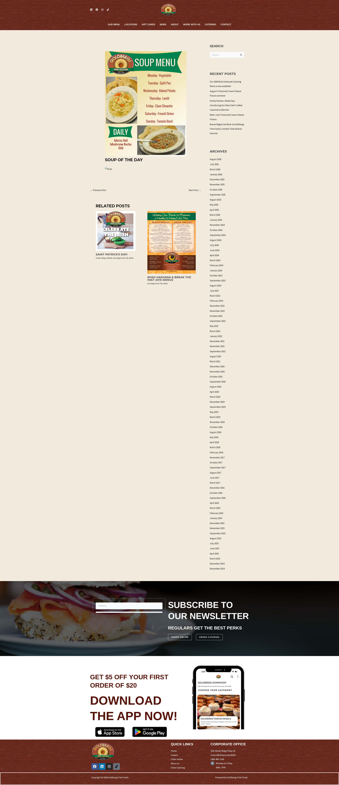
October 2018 (216, 427)
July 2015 (214, 543)
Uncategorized (119, 258)
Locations (130, 24)
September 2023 (218, 280)
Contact (226, 24)
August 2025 (215, 199)
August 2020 (215, 386)
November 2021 (217, 346)
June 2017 (214, 477)
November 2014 (217, 568)
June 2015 (214, 548)
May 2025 (214, 204)
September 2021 (218, 351)
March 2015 (215, 558)
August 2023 (215, 285)
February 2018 (216, 452)
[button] (180, 637)
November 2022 (217, 311)
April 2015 (214, 553)
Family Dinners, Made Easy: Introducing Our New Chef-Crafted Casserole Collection (226, 105)
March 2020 (215, 396)
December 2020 (217, 366)
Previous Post (98, 190)
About (175, 24)
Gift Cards (148, 24)
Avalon (98, 258)
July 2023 (214, 290)
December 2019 (217, 401)
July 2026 (214, 164)
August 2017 (215, 472)
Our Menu (114, 24)
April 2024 (214, 255)
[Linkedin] (91, 9)
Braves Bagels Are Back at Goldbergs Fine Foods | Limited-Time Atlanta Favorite (227, 129)
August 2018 (215, 432)
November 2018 (217, 422)
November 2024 (217, 224)
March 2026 (215, 169)
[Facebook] (97, 9)
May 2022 (214, 326)
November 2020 (217, 371)
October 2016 (216, 492)
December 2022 (217, 305)
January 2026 (216, 174)
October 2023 (216, 275)
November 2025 (217, 184)
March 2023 (215, 295)
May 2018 (214, 437)
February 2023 (216, 300)
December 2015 (217, 523)
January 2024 (216, 270)
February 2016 (216, 513)
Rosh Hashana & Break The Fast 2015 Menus (169, 278)
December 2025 (217, 179)
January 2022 (216, 336)
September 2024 (218, 235)
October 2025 (216, 189)
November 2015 (217, 528)
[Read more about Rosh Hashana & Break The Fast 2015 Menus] (171, 242)
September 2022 (218, 321)
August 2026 (215, 159)
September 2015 (218, 533)
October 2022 (216, 316)
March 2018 (215, 447)
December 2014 (217, 563)
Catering (210, 24)
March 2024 (215, 260)
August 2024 (215, 240)
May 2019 (214, 412)
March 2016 (215, 508)
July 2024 (214, 245)
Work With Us (191, 24)
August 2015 (215, 538)
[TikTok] (108, 9)
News (163, 24)
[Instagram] (102, 9)
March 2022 (215, 331)
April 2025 (214, 209)
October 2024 (216, 230)
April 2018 (214, 442)
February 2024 (216, 265)
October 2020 (216, 376)
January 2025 (216, 219)
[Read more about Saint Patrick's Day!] (115, 230)
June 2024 (214, 250)
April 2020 (214, 391)
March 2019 (215, 417)
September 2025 (218, 194)
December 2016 (217, 487)
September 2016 (218, 498)
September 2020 (218, 381)
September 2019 (218, 406)
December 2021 (217, 341)
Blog (104, 258)
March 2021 (215, 361)
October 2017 (216, 462)
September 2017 (218, 467)
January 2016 (216, 518)
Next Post (195, 190)
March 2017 (215, 482)
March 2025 (215, 214)
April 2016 (214, 503)
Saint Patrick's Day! (111, 254)
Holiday (109, 258)
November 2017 (217, 457)
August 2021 (215, 356)
